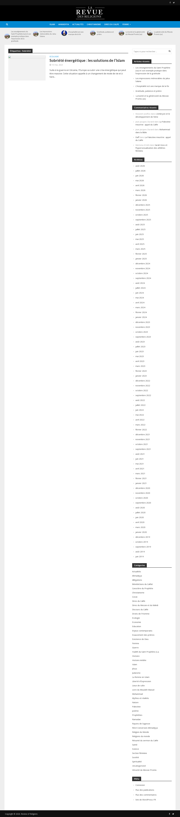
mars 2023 (140, 366)
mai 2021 (139, 463)
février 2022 (141, 429)
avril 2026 (139, 185)
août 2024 (140, 283)
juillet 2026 (140, 170)
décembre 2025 (142, 204)
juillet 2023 (140, 346)
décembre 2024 (142, 263)
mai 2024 (139, 297)
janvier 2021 (141, 483)
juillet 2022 (140, 405)
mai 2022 (139, 414)
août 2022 (140, 400)
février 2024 (141, 312)
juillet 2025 (140, 229)
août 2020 (140, 507)
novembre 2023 (142, 327)
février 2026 (141, 195)
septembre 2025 (143, 219)
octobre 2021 (141, 444)
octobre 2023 (141, 332)
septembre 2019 (143, 546)
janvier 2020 (141, 532)
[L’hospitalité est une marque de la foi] (64, 33)
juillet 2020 (140, 512)
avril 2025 (139, 244)
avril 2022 (139, 419)
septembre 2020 (143, 502)
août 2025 (140, 224)
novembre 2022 (142, 385)
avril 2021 (139, 468)
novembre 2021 (142, 439)
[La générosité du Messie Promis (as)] (150, 33)
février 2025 (141, 253)
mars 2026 (140, 190)
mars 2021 (140, 473)
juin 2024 (139, 292)
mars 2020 (140, 527)
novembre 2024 (142, 268)
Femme (125, 24)
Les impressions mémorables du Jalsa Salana (48, 33)
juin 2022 (139, 410)
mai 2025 (139, 239)
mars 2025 (140, 249)
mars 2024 (140, 307)
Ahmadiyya (63, 24)
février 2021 (141, 478)
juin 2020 (139, 517)
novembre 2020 (142, 493)
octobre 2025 (141, 214)
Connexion (140, 785)
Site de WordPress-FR (145, 799)
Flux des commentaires (146, 794)
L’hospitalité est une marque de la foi (75, 33)
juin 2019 (139, 556)
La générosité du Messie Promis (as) (163, 33)
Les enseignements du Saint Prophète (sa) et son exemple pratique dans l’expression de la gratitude (21, 36)
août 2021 (140, 454)
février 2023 (141, 371)
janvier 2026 (141, 200)
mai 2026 (139, 180)
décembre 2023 (142, 322)
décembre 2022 (142, 380)
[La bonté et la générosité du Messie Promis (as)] (121, 33)
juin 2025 (139, 234)
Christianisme (94, 24)
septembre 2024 (143, 278)
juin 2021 (139, 458)
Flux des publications (144, 790)
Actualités (77, 24)
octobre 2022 (141, 390)
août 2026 (140, 165)
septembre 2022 (143, 395)
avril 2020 (139, 522)
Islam (52, 24)
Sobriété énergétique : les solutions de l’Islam (87, 60)
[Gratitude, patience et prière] (93, 33)
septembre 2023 (143, 336)
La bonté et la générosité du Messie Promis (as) (135, 33)
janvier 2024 (141, 317)
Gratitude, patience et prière (105, 33)
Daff (137, 137)
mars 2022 (140, 424)
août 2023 (140, 341)
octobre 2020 (141, 497)
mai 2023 (139, 356)
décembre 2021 (142, 434)
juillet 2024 (140, 288)
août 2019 (140, 551)
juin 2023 (139, 351)
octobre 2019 (141, 541)
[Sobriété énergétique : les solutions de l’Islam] (27, 67)
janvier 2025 (141, 258)
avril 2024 (139, 302)
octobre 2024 (141, 273)
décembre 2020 (142, 488)
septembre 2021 (143, 449)
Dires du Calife (111, 24)
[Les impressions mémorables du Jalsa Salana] (35, 34)
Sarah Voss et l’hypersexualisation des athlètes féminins (151, 148)
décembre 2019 (142, 537)
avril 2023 (139, 361)
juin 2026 (139, 175)
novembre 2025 (142, 209)
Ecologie (54, 57)
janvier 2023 (141, 375)
